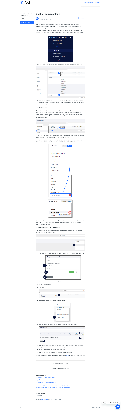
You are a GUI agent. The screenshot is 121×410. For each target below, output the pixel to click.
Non (64, 365)
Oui (56, 365)
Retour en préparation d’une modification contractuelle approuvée (52, 385)
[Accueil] (25, 2)
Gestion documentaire (26, 22)
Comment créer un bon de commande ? (45, 377)
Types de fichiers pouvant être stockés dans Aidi (26, 17)
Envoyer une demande (88, 2)
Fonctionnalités (26, 7)
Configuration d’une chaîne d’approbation (46, 382)
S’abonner (82, 18)
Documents (34, 7)
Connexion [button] (97, 2)
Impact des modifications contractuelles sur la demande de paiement (53, 387)
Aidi (20, 7)
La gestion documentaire (42, 380)
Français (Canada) (95, 407)
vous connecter (44, 399)
